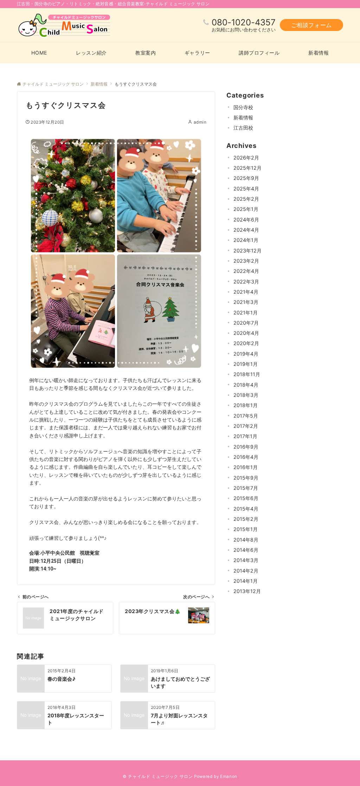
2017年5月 (245, 416)
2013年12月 (247, 591)
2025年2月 (246, 199)
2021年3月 (245, 302)
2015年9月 (245, 478)
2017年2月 (245, 426)
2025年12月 (247, 168)
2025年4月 (246, 189)
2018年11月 (246, 374)
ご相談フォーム (311, 25)
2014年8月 (245, 540)
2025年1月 (245, 209)
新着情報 (243, 117)
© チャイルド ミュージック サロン (158, 776)
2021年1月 (245, 313)
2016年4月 (245, 457)
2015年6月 (245, 498)
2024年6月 (246, 220)
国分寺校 (243, 107)
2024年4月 (246, 230)
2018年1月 (245, 405)
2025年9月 (246, 178)
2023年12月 (247, 251)
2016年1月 (245, 467)
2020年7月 (246, 323)
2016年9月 (245, 447)
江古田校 (243, 128)
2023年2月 (246, 261)
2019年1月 (245, 364)
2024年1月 (245, 240)
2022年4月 (246, 271)
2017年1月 (245, 436)
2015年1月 (245, 529)
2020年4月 (246, 333)
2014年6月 (245, 550)
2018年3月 (245, 395)
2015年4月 (245, 509)
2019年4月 (245, 354)
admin (200, 122)
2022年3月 (246, 282)
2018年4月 (245, 385)
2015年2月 (245, 519)
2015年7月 (245, 488)
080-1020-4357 (244, 22)
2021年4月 (245, 292)
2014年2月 (245, 571)
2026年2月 (246, 158)
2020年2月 (246, 343)
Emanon (228, 776)
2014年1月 (245, 581)
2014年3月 (245, 560)
